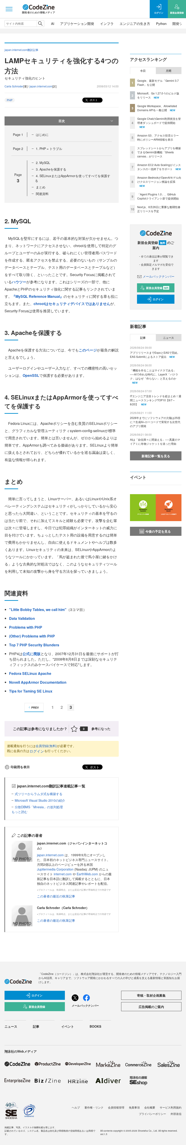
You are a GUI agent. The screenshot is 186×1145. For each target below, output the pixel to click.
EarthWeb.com (87, 874)
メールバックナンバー (158, 276)
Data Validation (22, 618)
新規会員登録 (157, 288)
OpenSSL (31, 375)
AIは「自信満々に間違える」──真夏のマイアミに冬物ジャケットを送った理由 (155, 441)
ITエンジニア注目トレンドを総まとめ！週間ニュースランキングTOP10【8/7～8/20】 (155, 400)
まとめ (40, 187)
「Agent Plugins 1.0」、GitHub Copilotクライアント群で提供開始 (158, 196)
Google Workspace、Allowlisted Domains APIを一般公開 (157, 108)
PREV (35, 707)
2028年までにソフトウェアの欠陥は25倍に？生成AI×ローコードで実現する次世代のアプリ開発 (155, 422)
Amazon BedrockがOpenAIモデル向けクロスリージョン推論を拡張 (159, 179)
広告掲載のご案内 (151, 1006)
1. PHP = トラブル (49, 148)
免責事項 (134, 1107)
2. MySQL (43, 162)
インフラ (107, 23)
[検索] (40, 23)
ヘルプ (76, 1107)
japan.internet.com (40, 86)
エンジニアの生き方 (135, 23)
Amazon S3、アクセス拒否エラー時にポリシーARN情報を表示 (158, 137)
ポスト (93, 100)
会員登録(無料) (46, 745)
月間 (168, 71)
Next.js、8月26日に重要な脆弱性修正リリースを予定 (158, 209)
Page (18, 134)
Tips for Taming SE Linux (30, 691)
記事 (143, 338)
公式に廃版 (31, 653)
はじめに (42, 134)
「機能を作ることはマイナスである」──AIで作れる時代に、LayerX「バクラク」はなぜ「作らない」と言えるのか (154, 374)
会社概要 (149, 1107)
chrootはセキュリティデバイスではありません (72, 303)
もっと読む (19, 811)
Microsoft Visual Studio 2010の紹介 (40, 800)
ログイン (36, 751)
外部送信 (176, 1114)
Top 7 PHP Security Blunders (34, 644)
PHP (9, 100)
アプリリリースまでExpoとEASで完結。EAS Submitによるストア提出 (155, 354)
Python (161, 23)
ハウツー (19, 281)
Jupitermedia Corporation (55, 869)
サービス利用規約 (170, 1107)
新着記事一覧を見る (156, 456)
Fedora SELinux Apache (30, 673)
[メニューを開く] (9, 9)
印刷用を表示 (20, 767)
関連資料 (42, 193)
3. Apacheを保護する (51, 169)
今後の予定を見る (158, 531)
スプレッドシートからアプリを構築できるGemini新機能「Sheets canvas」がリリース (159, 152)
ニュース (168, 338)
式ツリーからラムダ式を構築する (38, 793)
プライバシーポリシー (152, 1114)
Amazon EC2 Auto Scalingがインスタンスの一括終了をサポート (159, 167)
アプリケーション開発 (77, 23)
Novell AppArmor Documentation (37, 682)
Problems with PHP (25, 627)
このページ (88, 350)
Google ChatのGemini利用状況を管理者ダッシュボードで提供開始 (159, 121)
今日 (143, 71)
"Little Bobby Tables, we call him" (37, 609)
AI (52, 23)
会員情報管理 (116, 1107)
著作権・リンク (93, 1107)
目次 (62, 120)
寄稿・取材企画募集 (151, 995)
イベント (67, 1026)
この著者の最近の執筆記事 (56, 896)
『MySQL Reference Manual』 (38, 296)
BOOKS (95, 1026)
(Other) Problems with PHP (32, 636)
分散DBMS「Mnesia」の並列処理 (39, 807)
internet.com (63, 874)
